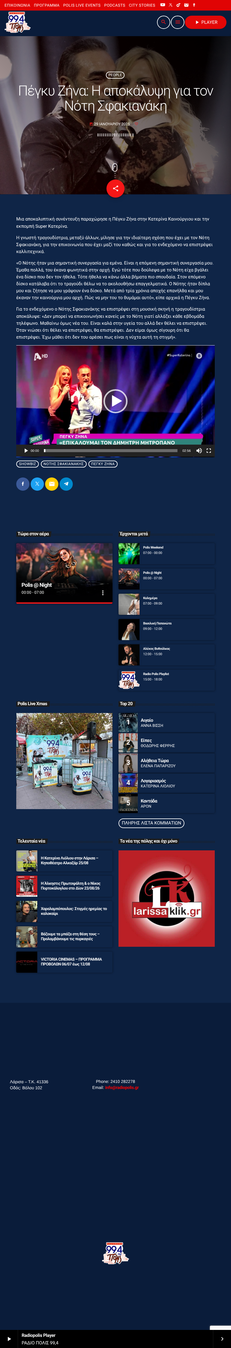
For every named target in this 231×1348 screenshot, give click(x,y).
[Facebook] (194, 5)
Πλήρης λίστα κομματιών (151, 823)
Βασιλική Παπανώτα (157, 623)
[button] (115, 401)
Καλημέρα (150, 598)
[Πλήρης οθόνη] (208, 451)
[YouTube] (162, 5)
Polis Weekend (153, 547)
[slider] (111, 450)
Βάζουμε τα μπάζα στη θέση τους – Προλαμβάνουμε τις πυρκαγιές (70, 936)
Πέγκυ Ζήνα (103, 464)
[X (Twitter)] (170, 5)
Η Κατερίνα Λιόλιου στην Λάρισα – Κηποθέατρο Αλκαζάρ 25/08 (69, 860)
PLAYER (205, 22)
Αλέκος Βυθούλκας (156, 649)
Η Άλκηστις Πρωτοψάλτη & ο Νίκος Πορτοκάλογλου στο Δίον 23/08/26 (70, 886)
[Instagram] (186, 5)
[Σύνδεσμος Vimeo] (18, 22)
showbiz (27, 464)
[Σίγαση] (199, 451)
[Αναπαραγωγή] (25, 451)
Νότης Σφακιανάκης (64, 464)
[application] (115, 401)
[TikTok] (178, 5)
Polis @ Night (37, 585)
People (115, 75)
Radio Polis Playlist (156, 674)
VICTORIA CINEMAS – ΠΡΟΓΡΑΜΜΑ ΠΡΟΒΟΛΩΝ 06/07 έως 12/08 (71, 962)
